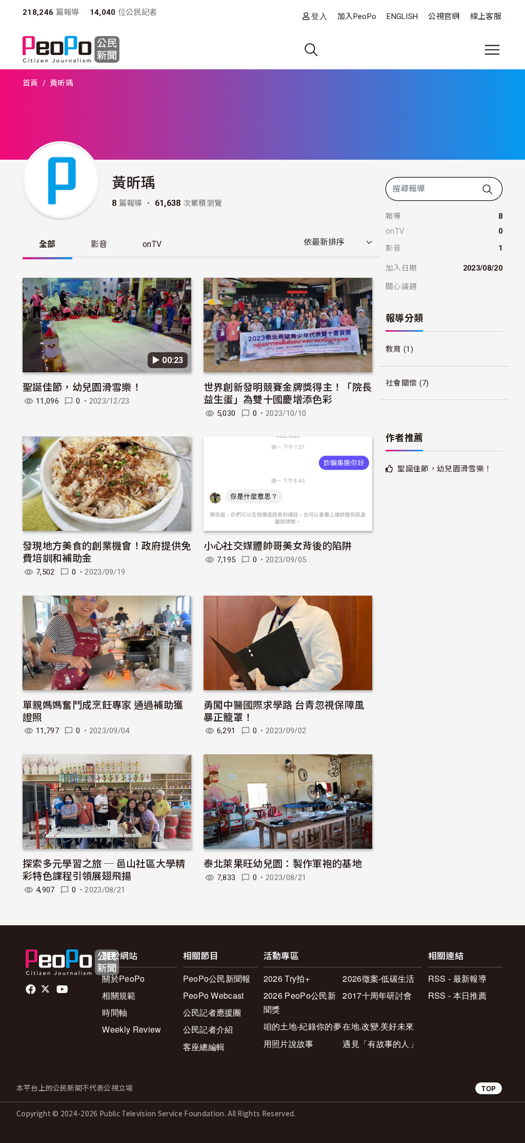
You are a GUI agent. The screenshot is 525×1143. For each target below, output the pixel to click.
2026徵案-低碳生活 (378, 978)
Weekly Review (131, 1029)
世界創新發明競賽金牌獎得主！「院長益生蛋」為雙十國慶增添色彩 (288, 392)
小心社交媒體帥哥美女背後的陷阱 (278, 545)
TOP (488, 1088)
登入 (319, 16)
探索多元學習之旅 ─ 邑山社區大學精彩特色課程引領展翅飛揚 (104, 869)
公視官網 (443, 16)
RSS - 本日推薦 (457, 995)
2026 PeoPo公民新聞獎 (300, 1002)
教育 (393, 349)
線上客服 (485, 16)
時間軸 (114, 1012)
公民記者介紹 (208, 1029)
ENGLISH (402, 16)
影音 (99, 244)
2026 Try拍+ (287, 978)
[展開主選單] (492, 50)
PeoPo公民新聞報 (217, 978)
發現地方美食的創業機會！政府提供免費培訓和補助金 (107, 551)
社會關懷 (401, 383)
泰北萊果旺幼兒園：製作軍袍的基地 (283, 863)
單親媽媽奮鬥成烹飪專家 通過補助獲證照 (103, 710)
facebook (31, 989)
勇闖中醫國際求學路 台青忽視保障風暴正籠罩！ (284, 710)
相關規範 (118, 995)
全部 (47, 244)
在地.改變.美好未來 (378, 1026)
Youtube (63, 989)
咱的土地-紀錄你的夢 (302, 1026)
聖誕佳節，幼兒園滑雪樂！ (82, 386)
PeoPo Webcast (213, 995)
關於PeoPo (123, 978)
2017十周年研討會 (377, 995)
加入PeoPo (356, 16)
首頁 (30, 83)
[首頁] (71, 50)
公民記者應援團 (212, 1012)
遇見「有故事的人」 (380, 1044)
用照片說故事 (289, 1044)
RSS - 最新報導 (457, 978)
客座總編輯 (204, 1047)
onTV (152, 244)
